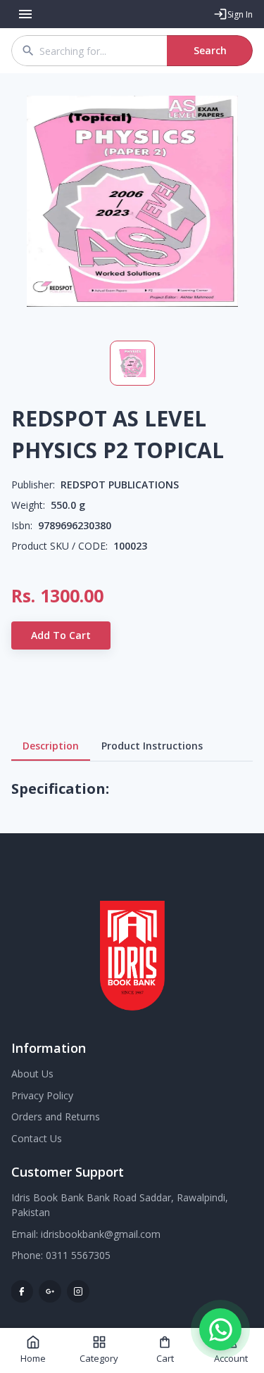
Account (231, 1358)
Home (33, 1358)
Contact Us (36, 1138)
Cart (165, 1358)
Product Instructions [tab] (152, 745)
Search (210, 50)
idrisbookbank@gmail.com (101, 1234)
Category (99, 1358)
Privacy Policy (42, 1095)
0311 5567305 (78, 1255)
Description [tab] (51, 745)
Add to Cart (61, 635)
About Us (32, 1073)
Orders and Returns (55, 1116)
